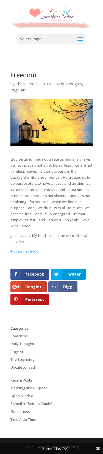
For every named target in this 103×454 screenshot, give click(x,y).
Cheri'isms (19, 336)
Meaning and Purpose (29, 387)
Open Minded (21, 395)
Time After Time (23, 419)
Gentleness (20, 411)
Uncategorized (22, 367)
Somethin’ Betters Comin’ (31, 403)
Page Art (18, 90)
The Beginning (22, 359)
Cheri (20, 83)
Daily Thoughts (68, 83)
